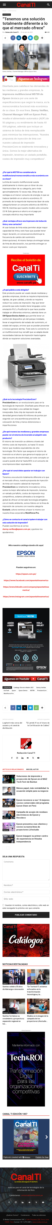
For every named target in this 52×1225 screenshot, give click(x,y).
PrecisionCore (41, 690)
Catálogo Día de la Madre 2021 (24, 687)
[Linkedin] (18, 37)
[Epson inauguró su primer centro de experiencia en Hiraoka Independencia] (9, 839)
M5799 (32, 690)
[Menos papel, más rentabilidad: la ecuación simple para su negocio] (9, 791)
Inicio (4, 11)
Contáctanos (25, 1215)
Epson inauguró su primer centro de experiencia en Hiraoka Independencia (32, 839)
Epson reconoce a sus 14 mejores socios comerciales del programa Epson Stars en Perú (32, 803)
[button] (4, 4)
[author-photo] (26, 749)
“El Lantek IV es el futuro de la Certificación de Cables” (37, 724)
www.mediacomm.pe (40, 1222)
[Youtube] (39, 758)
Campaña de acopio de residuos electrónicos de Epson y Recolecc (32, 815)
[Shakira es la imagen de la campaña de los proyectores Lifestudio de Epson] (38, 1006)
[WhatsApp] (36, 37)
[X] (24, 37)
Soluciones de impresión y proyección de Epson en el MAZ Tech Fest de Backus (31, 779)
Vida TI (5, 983)
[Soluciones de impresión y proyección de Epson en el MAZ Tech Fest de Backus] (9, 779)
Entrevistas (12, 11)
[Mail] (29, 758)
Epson (14, 690)
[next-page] (8, 848)
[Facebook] (13, 37)
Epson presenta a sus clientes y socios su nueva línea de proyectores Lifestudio (31, 827)
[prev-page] (4, 848)
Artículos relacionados (13, 769)
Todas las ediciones (39, 1215)
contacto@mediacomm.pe (32, 1195)
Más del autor (32, 769)
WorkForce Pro (9, 693)
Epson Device (23, 690)
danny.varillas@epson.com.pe (16, 529)
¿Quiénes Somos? (12, 1215)
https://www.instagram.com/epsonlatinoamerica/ (26, 596)
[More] (42, 37)
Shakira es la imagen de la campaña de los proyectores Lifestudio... (37, 1018)
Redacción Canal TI (12, 32)
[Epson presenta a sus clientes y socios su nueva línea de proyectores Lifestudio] (9, 827)
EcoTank (6, 690)
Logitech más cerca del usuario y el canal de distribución (12, 725)
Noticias (5, 782)
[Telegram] (30, 37)
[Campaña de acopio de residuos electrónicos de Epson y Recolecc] (9, 815)
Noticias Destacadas (15, 964)
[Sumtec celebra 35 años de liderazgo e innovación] (14, 977)
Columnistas (7, 794)
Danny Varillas (41, 687)
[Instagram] (18, 758)
